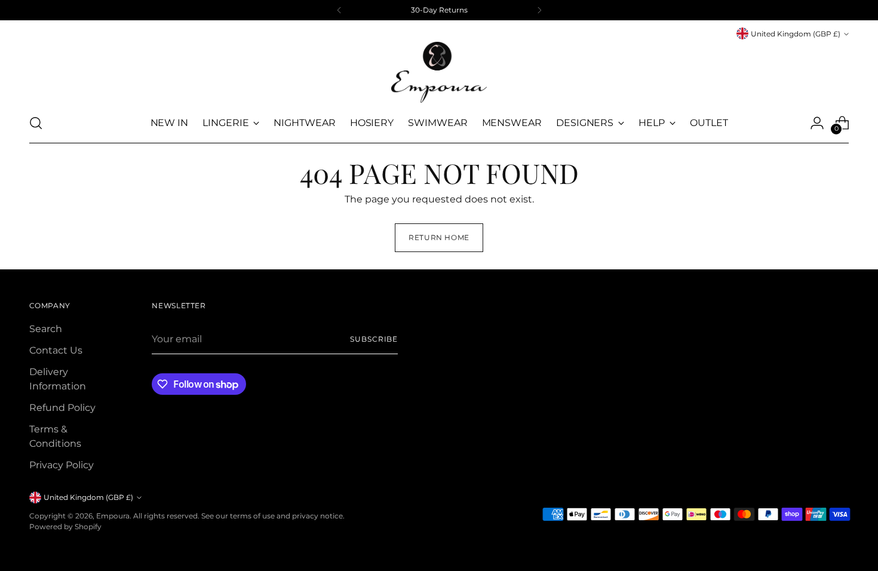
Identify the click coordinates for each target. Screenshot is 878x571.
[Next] (539, 10)
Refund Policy (62, 407)
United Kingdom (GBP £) (795, 33)
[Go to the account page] (817, 123)
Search (45, 328)
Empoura (113, 515)
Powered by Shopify (65, 526)
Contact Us (55, 350)
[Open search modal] (36, 123)
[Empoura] (439, 72)
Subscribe (374, 338)
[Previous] (339, 10)
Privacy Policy (61, 465)
